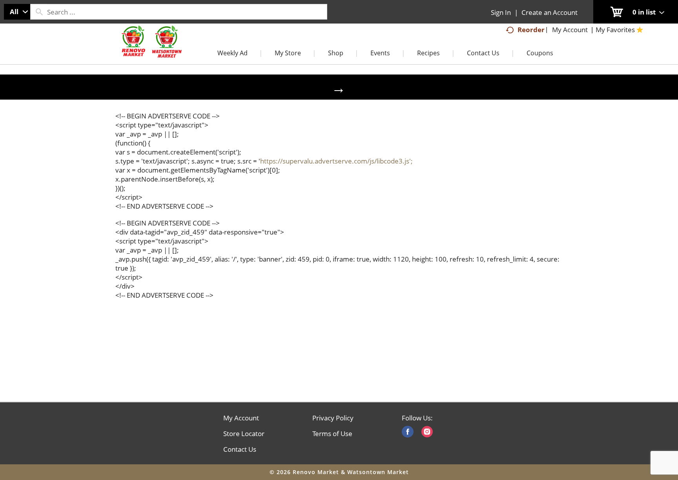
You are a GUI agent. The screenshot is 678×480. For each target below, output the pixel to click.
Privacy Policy (333, 418)
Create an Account (549, 12)
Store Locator (243, 434)
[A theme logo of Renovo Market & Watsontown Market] (150, 49)
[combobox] (17, 12)
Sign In (501, 12)
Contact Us (239, 449)
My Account (241, 418)
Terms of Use (332, 434)
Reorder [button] (531, 29)
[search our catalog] (38, 12)
